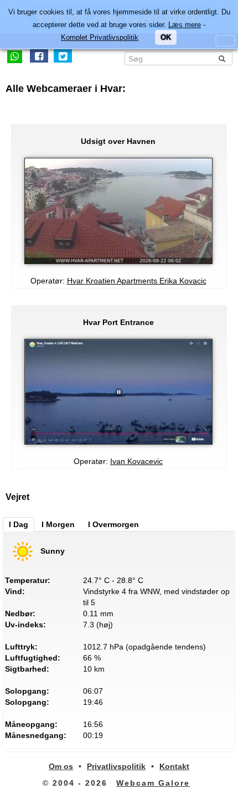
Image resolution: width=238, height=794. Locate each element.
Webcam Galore (153, 782)
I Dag (18, 524)
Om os (61, 766)
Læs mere (184, 24)
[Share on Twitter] (63, 56)
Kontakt (174, 766)
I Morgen (58, 524)
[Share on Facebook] (39, 56)
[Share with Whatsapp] (14, 56)
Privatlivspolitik (116, 766)
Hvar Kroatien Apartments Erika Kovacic (136, 280)
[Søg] (222, 58)
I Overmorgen (113, 524)
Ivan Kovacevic (136, 461)
